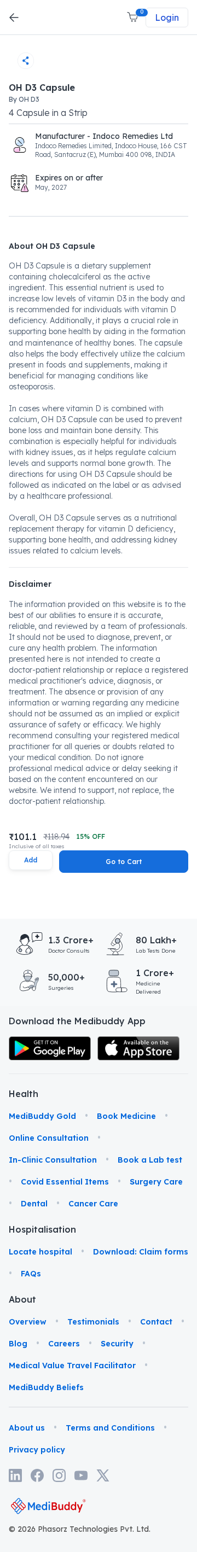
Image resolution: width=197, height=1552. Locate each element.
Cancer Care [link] (93, 1204)
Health (22, 1093)
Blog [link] (18, 1344)
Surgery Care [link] (156, 1182)
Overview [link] (28, 1322)
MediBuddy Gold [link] (42, 1116)
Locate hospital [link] (40, 1252)
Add (30, 860)
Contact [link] (156, 1322)
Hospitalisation (22, 1229)
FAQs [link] (31, 1274)
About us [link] (27, 1428)
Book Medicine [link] (126, 1116)
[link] (50, 1048)
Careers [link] (64, 1344)
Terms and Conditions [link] (110, 1428)
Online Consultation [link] (49, 1138)
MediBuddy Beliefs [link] (46, 1387)
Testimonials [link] (93, 1322)
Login (167, 17)
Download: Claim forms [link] (140, 1252)
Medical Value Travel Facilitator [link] (72, 1365)
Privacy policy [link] (37, 1450)
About (22, 1299)
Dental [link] (34, 1204)
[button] (133, 17)
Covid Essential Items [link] (65, 1182)
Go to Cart (124, 861)
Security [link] (117, 1344)
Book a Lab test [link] (150, 1160)
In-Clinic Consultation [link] (53, 1160)
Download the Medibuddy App (77, 1021)
